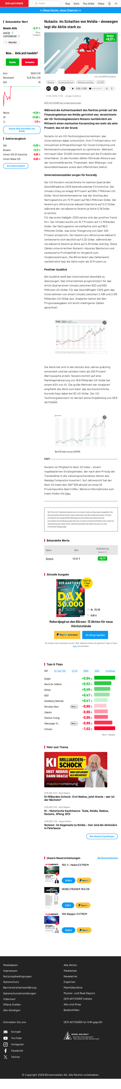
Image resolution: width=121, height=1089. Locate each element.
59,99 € (68, 930)
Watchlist (13, 42)
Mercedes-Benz (51, 706)
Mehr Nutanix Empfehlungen (102, 836)
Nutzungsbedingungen (17, 976)
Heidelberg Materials (54, 701)
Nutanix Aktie (10, 28)
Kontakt (16, 1031)
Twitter (15, 1056)
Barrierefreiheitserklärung (19, 987)
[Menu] (117, 3)
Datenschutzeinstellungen (19, 993)
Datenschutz (11, 981)
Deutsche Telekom (53, 684)
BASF (46, 695)
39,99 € (68, 880)
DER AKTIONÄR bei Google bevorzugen (62, 103)
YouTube (16, 1038)
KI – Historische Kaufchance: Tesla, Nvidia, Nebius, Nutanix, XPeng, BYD (76, 812)
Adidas (47, 689)
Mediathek (70, 970)
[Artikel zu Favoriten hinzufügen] (63, 88)
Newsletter (71, 976)
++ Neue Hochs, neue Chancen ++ (60, 10)
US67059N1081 (10, 35)
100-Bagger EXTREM (74, 914)
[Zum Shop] (67, 3)
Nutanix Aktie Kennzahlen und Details (22, 129)
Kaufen (12, 62)
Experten (69, 981)
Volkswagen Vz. (51, 723)
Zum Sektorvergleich (16, 165)
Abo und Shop (72, 1004)
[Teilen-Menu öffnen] (48, 88)
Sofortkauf (73, 635)
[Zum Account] (76, 3)
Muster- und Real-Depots (79, 993)
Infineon (48, 729)
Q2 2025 (100, 82)
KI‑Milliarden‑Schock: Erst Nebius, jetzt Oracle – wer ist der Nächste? (79, 798)
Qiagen (47, 678)
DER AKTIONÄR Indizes (78, 998)
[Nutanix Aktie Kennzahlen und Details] (21, 96)
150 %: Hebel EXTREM (75, 864)
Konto (75, 646)
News (73, 706)
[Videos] (101, 3)
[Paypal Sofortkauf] (84, 880)
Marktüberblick (73, 987)
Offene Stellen (12, 1004)
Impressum (10, 970)
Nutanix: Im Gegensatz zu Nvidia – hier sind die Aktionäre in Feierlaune (80, 826)
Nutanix (51, 82)
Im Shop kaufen (95, 635)
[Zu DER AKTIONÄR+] (88, 3)
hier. (68, 493)
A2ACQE (7, 32)
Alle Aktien (70, 965)
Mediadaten (10, 965)
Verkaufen (29, 62)
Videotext (9, 999)
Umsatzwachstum (66, 82)
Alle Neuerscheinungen (108, 857)
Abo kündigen (11, 1010)
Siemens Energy (52, 717)
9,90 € (68, 905)
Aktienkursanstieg (85, 82)
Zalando (48, 712)
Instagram (17, 1044)
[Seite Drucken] (55, 88)
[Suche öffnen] (36, 3)
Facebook (17, 1050)
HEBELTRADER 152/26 (75, 889)
